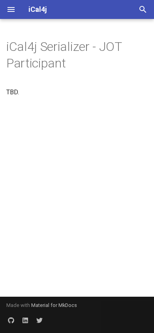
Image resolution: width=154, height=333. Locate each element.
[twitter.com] (39, 320)
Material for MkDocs (54, 305)
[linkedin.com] (25, 320)
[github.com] (11, 320)
